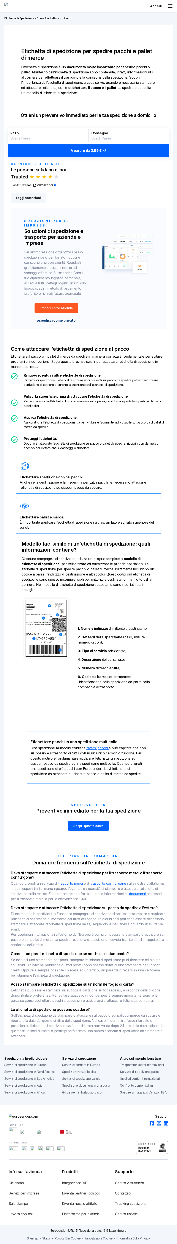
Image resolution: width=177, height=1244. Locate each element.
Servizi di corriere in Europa (81, 1065)
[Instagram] (157, 1123)
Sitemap (32, 1238)
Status (46, 1238)
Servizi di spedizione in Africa (24, 1092)
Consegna (99, 133)
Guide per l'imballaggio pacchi (83, 1092)
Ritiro (14, 133)
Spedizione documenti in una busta (86, 1085)
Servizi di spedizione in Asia (23, 1085)
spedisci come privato (57, 320)
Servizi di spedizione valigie (81, 1078)
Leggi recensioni (28, 198)
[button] (88, 142)
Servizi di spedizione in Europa (25, 1065)
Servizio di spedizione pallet (139, 1071)
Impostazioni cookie (99, 1238)
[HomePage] (88, 1116)
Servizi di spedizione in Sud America (29, 1078)
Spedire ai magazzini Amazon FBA (143, 1092)
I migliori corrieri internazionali (140, 1078)
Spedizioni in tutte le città (79, 1071)
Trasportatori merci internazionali (142, 1065)
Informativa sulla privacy (133, 1238)
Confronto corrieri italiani (136, 1085)
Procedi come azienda (56, 308)
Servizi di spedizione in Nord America (29, 1071)
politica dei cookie (68, 1238)
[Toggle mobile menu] (170, 6)
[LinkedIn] (164, 1123)
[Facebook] (150, 1123)
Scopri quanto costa (88, 826)
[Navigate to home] (20, 6)
